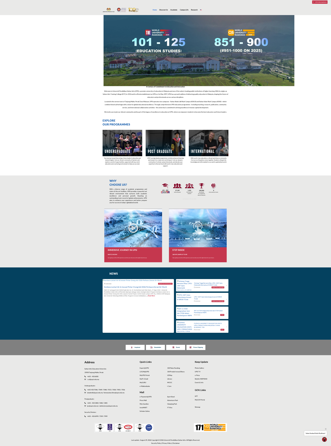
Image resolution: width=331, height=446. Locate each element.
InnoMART (143, 407)
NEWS (113, 273)
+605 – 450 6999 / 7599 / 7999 (97, 416)
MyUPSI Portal (145, 375)
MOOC (169, 382)
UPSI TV (197, 372)
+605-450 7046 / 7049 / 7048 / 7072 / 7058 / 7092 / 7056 (106, 390)
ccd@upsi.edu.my (93, 379)
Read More (151, 296)
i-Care (169, 386)
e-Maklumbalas (145, 386)
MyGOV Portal (200, 400)
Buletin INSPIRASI (201, 379)
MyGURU (143, 382)
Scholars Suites (145, 411)
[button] (320, 2)
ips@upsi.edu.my (92, 406)
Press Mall (143, 400)
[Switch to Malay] (201, 9)
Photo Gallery (199, 368)
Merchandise (144, 404)
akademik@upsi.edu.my (95, 393)
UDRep (169, 375)
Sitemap (197, 407)
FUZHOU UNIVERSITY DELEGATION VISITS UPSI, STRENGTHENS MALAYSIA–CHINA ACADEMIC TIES (208, 325)
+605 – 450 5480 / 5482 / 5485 (97, 403)
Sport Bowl (171, 397)
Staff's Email (144, 379)
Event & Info (199, 382)
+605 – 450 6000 (92, 376)
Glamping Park (172, 404)
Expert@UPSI (144, 368)
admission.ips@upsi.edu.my (108, 406)
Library (169, 379)
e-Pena (197, 375)
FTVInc (169, 407)
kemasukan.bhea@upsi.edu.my (114, 393)
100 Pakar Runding (173, 368)
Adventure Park (172, 400)
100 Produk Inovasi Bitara (175, 372)
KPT (196, 396)
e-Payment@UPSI (146, 397)
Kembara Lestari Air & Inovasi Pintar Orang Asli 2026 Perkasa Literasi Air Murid (135, 287)
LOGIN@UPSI (144, 372)
